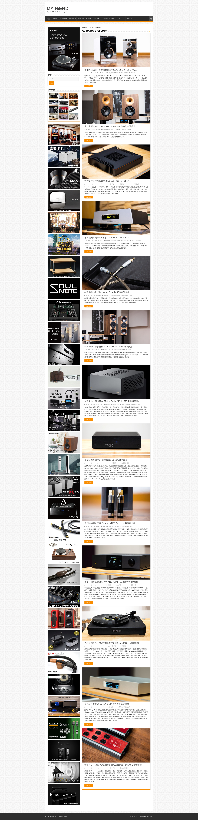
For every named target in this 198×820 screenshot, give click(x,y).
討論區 (113, 19)
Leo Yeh (88, 73)
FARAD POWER (107, 463)
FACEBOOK (121, 19)
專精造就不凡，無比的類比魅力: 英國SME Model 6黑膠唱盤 (111, 643)
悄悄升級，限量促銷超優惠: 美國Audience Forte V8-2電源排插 (113, 765)
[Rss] (130, 816)
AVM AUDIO (105, 73)
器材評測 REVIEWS (113, 73)
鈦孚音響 (138, 240)
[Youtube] (134, 816)
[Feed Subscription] (149, 32)
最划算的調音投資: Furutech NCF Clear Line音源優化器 (109, 523)
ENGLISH (55, 19)
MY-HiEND (57, 8)
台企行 (109, 646)
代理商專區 (97, 19)
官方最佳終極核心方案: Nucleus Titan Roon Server (107, 181)
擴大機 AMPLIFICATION (124, 73)
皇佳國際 (133, 73)
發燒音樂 (89, 19)
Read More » (89, 86)
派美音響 (122, 768)
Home (85, 27)
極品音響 (128, 349)
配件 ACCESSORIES (131, 463)
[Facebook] (132, 816)
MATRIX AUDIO (109, 404)
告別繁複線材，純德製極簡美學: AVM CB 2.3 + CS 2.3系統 (110, 70)
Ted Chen (88, 129)
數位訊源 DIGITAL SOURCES (127, 184)
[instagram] (136, 816)
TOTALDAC (108, 240)
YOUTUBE (129, 19)
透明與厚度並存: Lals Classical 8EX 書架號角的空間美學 (109, 126)
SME (106, 646)
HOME (49, 18)
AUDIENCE (107, 768)
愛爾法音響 (122, 707)
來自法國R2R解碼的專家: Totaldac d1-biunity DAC (107, 237)
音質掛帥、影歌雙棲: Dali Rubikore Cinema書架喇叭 (108, 346)
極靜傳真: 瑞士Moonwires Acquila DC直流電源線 (106, 292)
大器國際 (123, 463)
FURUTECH (105, 526)
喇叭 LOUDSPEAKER (116, 129)
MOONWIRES (106, 295)
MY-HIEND (150, 816)
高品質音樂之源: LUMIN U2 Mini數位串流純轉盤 (106, 704)
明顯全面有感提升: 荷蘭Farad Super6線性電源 (105, 460)
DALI (103, 349)
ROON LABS (106, 184)
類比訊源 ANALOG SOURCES (129, 646)
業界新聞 (63, 19)
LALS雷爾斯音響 (106, 129)
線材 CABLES (129, 295)
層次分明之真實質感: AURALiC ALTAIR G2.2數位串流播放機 (111, 582)
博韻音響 (113, 295)
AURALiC (103, 585)
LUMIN (106, 707)
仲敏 (110, 526)
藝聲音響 (136, 184)
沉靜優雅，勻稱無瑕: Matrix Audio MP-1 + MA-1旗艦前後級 (111, 401)
